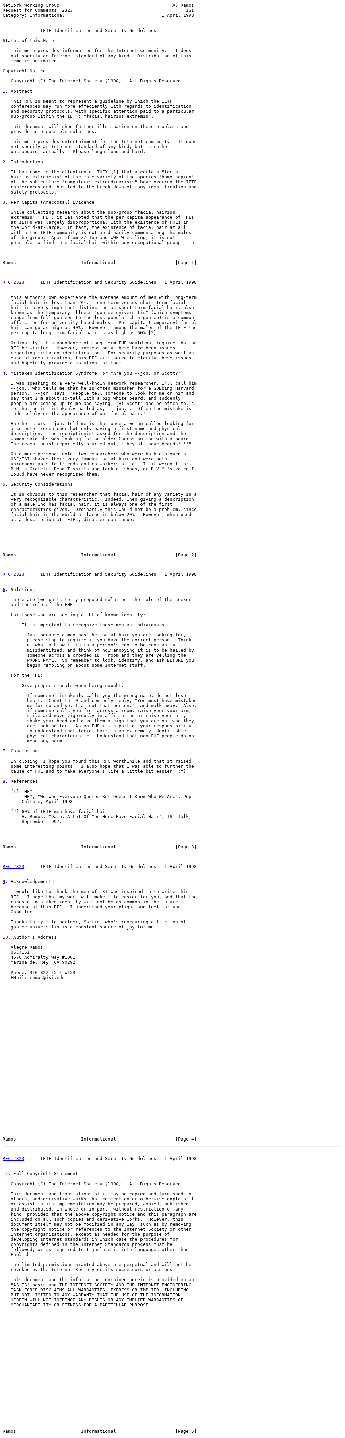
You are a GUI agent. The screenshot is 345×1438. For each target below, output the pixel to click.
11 (5, 1173)
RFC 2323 (13, 282)
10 (5, 937)
